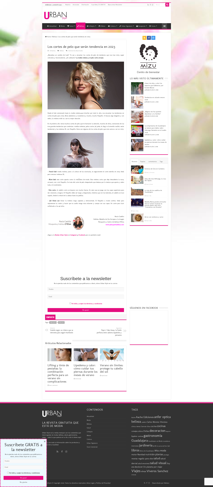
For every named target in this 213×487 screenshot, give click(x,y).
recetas (134, 458)
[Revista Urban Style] (55, 15)
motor (134, 454)
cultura (140, 431)
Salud (71, 26)
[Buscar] (167, 5)
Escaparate (141, 26)
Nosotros (67, 5)
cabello (144, 422)
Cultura (113, 26)
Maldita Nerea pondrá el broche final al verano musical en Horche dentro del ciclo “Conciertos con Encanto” (155, 204)
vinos (143, 471)
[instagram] (152, 4)
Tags (161, 161)
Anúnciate (76, 5)
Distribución (85, 5)
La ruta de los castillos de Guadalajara (153, 191)
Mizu (157, 450)
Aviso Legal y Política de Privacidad (98, 483)
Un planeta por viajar (152, 467)
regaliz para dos (145, 458)
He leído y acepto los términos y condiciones (87, 303)
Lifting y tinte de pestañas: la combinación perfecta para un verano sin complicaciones (58, 373)
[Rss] (148, 4)
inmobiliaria (166, 441)
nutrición (150, 454)
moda (163, 450)
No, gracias (23, 482)
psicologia (166, 455)
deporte (168, 431)
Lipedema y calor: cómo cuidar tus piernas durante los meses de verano (86, 370)
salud (157, 458)
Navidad (141, 454)
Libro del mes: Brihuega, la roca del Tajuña (155, 179)
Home (49, 37)
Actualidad (52, 26)
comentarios (152, 161)
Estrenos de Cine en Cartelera (154, 169)
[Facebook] (150, 4)
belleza (53, 322)
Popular (142, 161)
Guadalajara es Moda (155, 441)
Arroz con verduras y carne (154, 217)
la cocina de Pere (162, 446)
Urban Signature (127, 26)
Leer (168, 446)
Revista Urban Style (61, 235)
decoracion (157, 430)
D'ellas (61, 322)
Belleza (81, 26)
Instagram (73, 235)
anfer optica (162, 417)
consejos (134, 431)
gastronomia (153, 435)
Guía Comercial (92, 447)
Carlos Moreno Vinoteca (157, 422)
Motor (103, 26)
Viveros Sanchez (157, 471)
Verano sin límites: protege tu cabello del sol (111, 368)
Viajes (135, 471)
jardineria (145, 445)
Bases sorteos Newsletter (115, 5)
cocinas (161, 426)
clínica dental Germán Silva (140, 426)
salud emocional (144, 463)
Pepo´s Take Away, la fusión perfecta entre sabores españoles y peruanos (109, 331)
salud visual (158, 463)
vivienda (133, 475)
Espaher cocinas (137, 436)
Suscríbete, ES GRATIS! (98, 5)
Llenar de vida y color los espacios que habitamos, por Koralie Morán (154, 85)
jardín (155, 446)
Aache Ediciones (145, 417)
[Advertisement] (86, 256)
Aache (133, 417)
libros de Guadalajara (147, 451)
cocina (153, 426)
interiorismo (135, 446)
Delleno (166, 483)
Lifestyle (92, 26)
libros (135, 450)
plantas (159, 454)
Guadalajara (139, 440)
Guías (153, 26)
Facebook (82, 235)
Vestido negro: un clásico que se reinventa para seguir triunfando (61, 330)
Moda (63, 26)
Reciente (134, 161)
